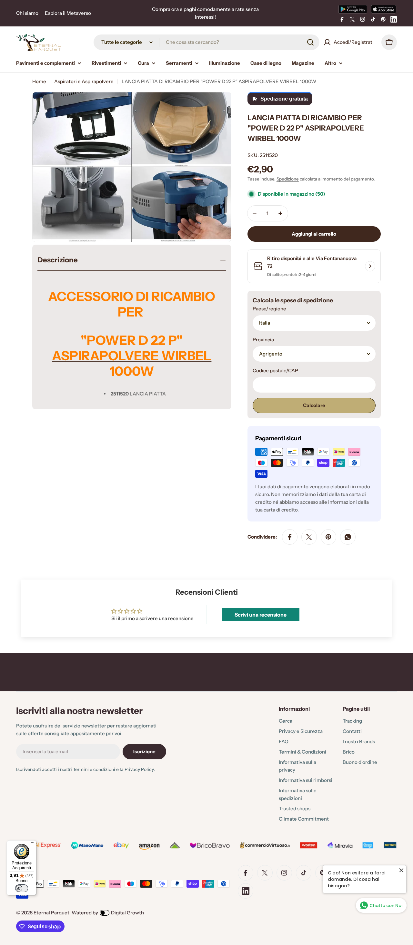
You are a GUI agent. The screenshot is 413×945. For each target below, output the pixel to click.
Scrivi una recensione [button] (261, 614)
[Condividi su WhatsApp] (348, 537)
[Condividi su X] (309, 537)
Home (39, 81)
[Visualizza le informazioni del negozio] (370, 266)
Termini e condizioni (94, 769)
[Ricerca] (310, 42)
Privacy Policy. (140, 769)
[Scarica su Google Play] (353, 9)
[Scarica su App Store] (383, 9)
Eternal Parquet (51, 913)
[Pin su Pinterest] (328, 537)
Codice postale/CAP (275, 370)
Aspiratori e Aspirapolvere (84, 81)
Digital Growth (127, 913)
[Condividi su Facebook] (289, 537)
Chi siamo (27, 13)
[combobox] (206, 42)
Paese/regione (269, 309)
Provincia (263, 339)
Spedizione (288, 178)
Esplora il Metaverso (68, 13)
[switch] (21, 888)
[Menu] (32, 844)
